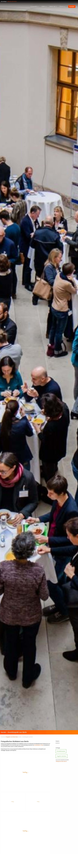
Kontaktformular (61, 751)
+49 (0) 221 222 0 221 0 (12, 1)
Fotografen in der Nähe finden (12, 736)
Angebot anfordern (61, 756)
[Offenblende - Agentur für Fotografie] (20, 6)
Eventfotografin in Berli (38, 745)
